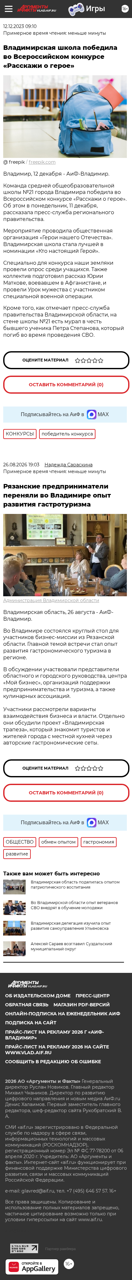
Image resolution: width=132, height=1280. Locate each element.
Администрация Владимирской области (51, 600)
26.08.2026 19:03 (21, 465)
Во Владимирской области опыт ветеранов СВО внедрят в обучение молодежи (74, 905)
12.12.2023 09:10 (20, 26)
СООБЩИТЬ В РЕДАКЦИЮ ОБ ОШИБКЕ (53, 1062)
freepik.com (42, 162)
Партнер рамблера (60, 1249)
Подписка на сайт (30, 1023)
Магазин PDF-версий (82, 1005)
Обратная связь (26, 1005)
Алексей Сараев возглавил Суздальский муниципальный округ (71, 946)
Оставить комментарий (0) (66, 385)
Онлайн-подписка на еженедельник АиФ (62, 1014)
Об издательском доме (37, 996)
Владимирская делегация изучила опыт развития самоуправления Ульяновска (71, 926)
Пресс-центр (93, 996)
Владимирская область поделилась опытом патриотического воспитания (75, 885)
